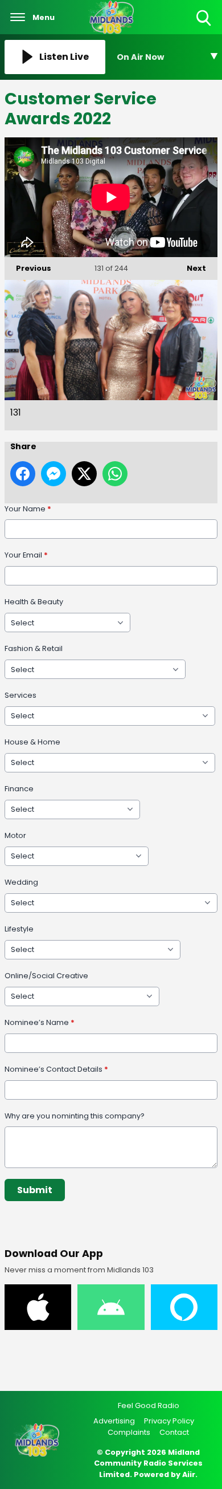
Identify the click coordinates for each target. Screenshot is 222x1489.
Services (20, 695)
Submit (34, 1190)
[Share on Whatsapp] (115, 473)
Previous (28, 268)
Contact (174, 1432)
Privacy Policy (169, 1420)
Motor (15, 835)
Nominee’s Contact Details (56, 1069)
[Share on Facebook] (22, 473)
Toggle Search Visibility (204, 26)
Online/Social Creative (46, 976)
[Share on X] (84, 473)
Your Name (28, 509)
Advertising (114, 1420)
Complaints (129, 1432)
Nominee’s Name (40, 1022)
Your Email (26, 555)
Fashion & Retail (34, 648)
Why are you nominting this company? (75, 1116)
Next (190, 268)
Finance (19, 789)
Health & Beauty (34, 602)
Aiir (188, 1474)
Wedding (21, 882)
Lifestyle (19, 929)
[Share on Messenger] (53, 473)
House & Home (32, 742)
